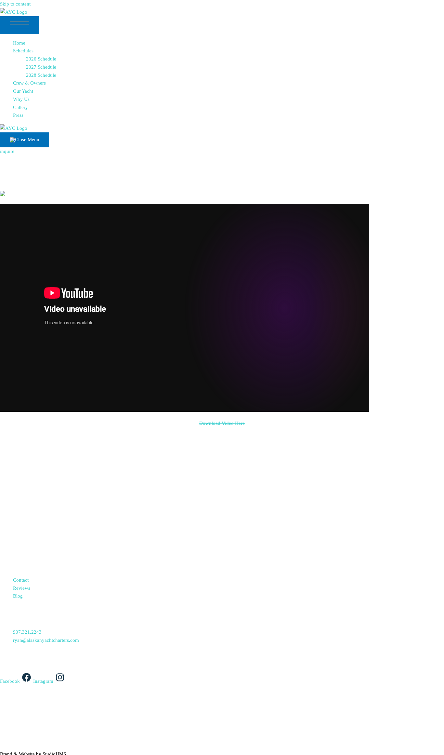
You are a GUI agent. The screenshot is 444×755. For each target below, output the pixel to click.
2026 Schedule (41, 58)
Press (18, 115)
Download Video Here (222, 423)
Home (19, 43)
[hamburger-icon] (19, 25)
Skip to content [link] (15, 4)
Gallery (20, 107)
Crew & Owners (29, 83)
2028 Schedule (41, 75)
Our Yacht (23, 91)
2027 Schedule (41, 67)
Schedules (23, 50)
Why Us (21, 99)
